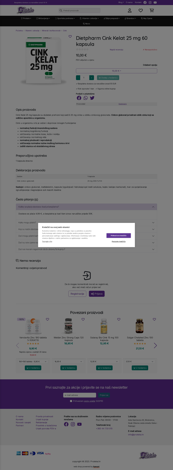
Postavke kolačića (119, 241)
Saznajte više (47, 241)
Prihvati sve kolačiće (118, 236)
